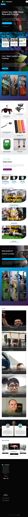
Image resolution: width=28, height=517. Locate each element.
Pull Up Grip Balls (19, 151)
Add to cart (6, 108)
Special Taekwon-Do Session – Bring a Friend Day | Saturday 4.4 (5, 44)
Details (3, 109)
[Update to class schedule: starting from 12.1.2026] (22, 38)
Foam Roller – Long (20, 135)
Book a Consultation (3, 4)
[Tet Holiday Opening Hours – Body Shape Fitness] (14, 38)
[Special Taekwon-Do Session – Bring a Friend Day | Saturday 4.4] (5, 38)
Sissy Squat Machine (20, 114)
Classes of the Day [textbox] (5, 440)
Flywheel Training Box (6, 116)
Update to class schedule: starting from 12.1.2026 (22, 44)
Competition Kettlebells (6, 151)
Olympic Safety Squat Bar (7, 132)
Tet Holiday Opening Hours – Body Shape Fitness (14, 44)
